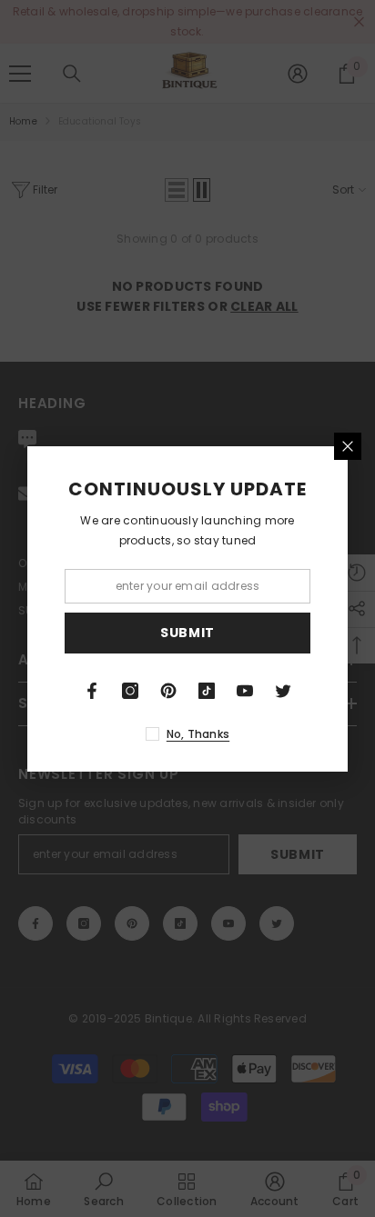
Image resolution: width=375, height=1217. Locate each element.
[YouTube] (245, 691)
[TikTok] (207, 691)
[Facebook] (92, 691)
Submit (187, 632)
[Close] (347, 446)
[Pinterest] (168, 691)
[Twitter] (283, 691)
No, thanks (198, 734)
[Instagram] (130, 691)
